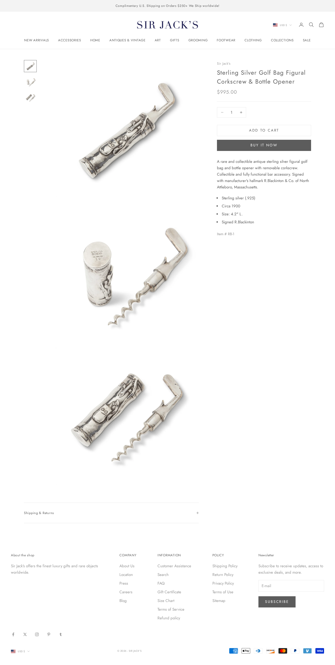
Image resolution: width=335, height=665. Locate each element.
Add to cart (264, 130)
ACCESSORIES (69, 40)
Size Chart (165, 600)
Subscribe (277, 601)
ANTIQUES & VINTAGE (127, 40)
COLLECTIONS (282, 40)
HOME (95, 40)
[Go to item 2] (30, 82)
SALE (307, 40)
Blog (123, 600)
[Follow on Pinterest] (48, 634)
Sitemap (218, 600)
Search (163, 574)
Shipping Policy (224, 566)
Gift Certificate (169, 592)
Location (126, 574)
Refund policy (168, 618)
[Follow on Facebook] (13, 634)
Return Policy (222, 574)
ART (158, 40)
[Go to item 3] (30, 98)
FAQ (161, 583)
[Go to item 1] (30, 66)
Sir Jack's (224, 63)
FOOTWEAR (226, 40)
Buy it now (264, 145)
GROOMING (198, 40)
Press (123, 583)
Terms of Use (222, 592)
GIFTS (174, 40)
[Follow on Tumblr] (60, 634)
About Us (126, 566)
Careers (125, 592)
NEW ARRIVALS (36, 40)
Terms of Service (170, 609)
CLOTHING (253, 40)
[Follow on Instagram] (37, 634)
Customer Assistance (174, 566)
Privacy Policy (223, 583)
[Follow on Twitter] (25, 634)
